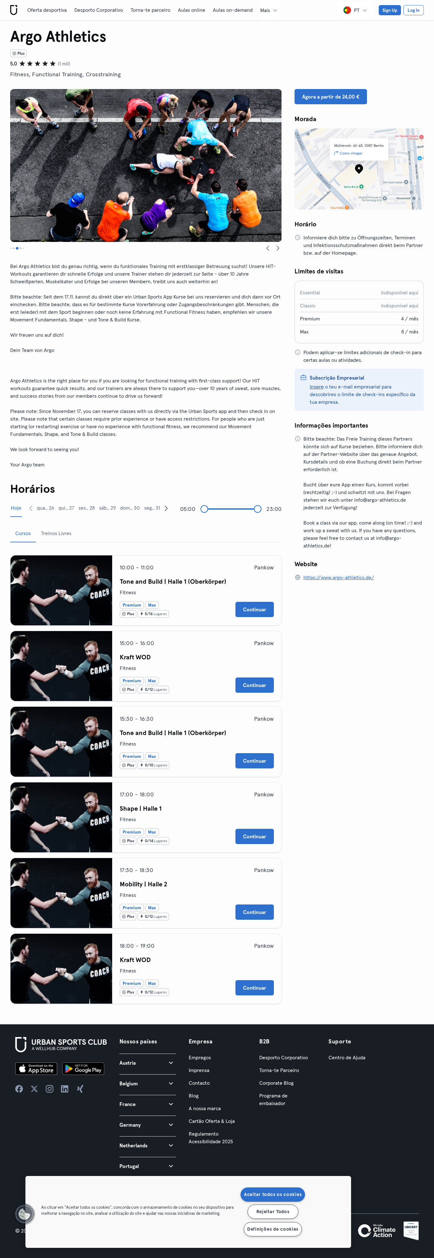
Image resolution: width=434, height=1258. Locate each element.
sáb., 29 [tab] (107, 508)
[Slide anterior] (268, 248)
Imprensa (199, 1070)
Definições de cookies (272, 1229)
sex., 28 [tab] (86, 508)
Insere (317, 386)
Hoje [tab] (16, 508)
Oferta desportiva (47, 10)
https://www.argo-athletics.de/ (338, 577)
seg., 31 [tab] (152, 508)
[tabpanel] (146, 777)
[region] (188, 1212)
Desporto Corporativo (98, 10)
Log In (414, 10)
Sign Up (390, 10)
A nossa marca (205, 1108)
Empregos (200, 1057)
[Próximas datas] (166, 508)
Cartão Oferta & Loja (212, 1121)
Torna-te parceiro (150, 10)
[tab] (10, 248)
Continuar (254, 609)
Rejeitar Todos (272, 1211)
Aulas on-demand (233, 10)
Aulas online (191, 10)
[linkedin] (65, 1089)
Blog (194, 1095)
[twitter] (34, 1089)
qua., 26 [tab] (45, 508)
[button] (147, 1063)
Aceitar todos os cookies (273, 1194)
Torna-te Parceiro (279, 1070)
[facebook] (19, 1089)
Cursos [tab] (23, 533)
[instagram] (49, 1089)
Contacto (199, 1083)
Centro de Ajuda (347, 1057)
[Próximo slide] (278, 248)
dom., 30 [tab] (130, 508)
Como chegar (351, 153)
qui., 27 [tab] (66, 508)
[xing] (80, 1089)
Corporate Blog (276, 1083)
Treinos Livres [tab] (56, 533)
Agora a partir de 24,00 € (330, 96)
